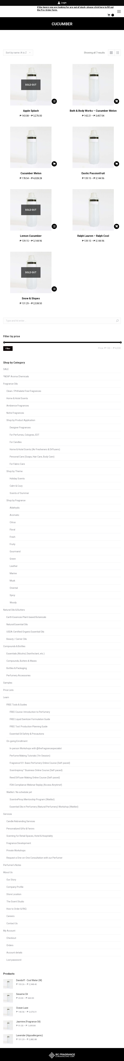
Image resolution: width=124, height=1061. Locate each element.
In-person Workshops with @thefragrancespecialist (36, 748)
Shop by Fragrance (16, 500)
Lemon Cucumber (31, 235)
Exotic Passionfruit (93, 173)
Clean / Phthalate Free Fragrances (23, 391)
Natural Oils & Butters (14, 610)
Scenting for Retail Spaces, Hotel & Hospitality (29, 836)
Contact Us (12, 923)
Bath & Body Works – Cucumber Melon (93, 110)
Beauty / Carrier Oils (16, 639)
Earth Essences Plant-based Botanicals (26, 617)
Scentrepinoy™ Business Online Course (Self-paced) (36, 770)
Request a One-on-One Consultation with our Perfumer (34, 857)
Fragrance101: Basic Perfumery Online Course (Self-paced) (40, 763)
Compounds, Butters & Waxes (21, 661)
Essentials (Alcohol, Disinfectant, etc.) (25, 653)
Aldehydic (15, 507)
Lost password (13, 960)
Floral (12, 529)
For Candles (16, 442)
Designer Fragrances (20, 427)
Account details (14, 952)
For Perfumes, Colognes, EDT (24, 435)
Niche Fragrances (15, 413)
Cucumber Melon (31, 173)
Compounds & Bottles (14, 646)
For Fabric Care (17, 464)
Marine (13, 573)
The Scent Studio (15, 901)
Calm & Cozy (16, 486)
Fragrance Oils (10, 383)
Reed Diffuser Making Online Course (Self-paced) (35, 777)
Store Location (13, 894)
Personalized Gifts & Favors (20, 828)
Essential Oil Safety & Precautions (27, 734)
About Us (8, 872)
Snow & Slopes (31, 298)
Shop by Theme (14, 471)
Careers (10, 916)
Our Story (11, 879)
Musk (12, 580)
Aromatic (14, 515)
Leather (14, 566)
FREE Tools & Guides (16, 704)
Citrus (13, 522)
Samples (7, 682)
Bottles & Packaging (16, 668)
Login (63, 2)
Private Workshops (16, 850)
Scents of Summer (19, 493)
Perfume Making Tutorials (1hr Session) (30, 755)
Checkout (11, 938)
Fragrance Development (18, 843)
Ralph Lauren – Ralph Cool (93, 235)
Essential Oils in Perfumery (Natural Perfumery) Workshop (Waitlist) (44, 806)
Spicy (12, 595)
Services (7, 814)
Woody (13, 602)
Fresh (12, 537)
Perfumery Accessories (18, 675)
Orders (9, 945)
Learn (6, 697)
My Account (9, 930)
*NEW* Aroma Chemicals (16, 376)
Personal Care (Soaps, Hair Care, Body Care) (32, 456)
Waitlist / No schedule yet (19, 792)
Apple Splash (31, 110)
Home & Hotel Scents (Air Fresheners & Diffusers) (35, 449)
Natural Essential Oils (17, 624)
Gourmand (15, 551)
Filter (7, 348)
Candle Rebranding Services (20, 821)
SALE (6, 369)
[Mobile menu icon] (119, 11)
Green (13, 558)
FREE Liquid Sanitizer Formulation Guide (30, 719)
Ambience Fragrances (17, 405)
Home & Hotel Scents (17, 398)
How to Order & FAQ (16, 909)
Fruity (12, 544)
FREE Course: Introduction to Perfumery (30, 712)
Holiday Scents (17, 478)
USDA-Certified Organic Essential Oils (25, 631)
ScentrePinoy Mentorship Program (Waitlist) (32, 799)
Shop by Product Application (20, 420)
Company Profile (14, 887)
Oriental (14, 588)
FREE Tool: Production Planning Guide (28, 726)
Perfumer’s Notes (12, 865)
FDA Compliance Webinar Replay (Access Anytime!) (36, 785)
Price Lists (8, 690)
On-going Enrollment (16, 741)
